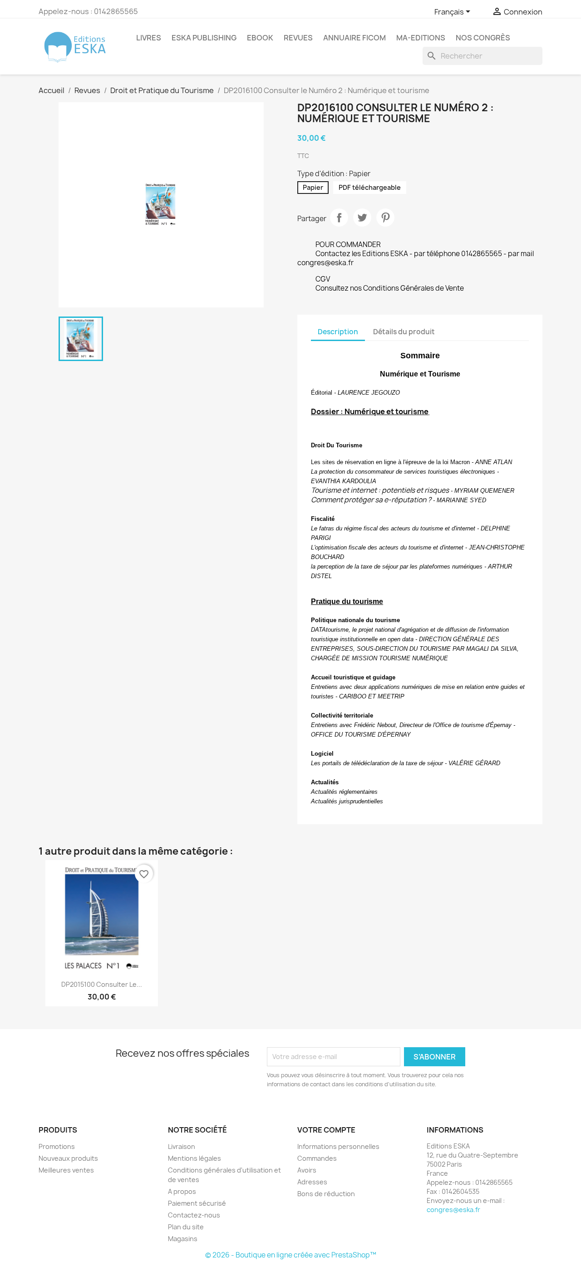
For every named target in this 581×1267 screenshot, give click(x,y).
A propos (182, 1191)
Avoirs (306, 1170)
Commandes (317, 1158)
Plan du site (186, 1226)
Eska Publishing (204, 38)
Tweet (362, 217)
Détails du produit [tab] (404, 332)
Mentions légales (194, 1158)
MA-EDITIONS (420, 38)
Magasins (182, 1238)
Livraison (181, 1146)
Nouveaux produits (68, 1158)
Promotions (57, 1146)
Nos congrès (483, 38)
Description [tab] (338, 332)
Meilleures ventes (66, 1170)
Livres (148, 38)
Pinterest (385, 217)
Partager (339, 217)
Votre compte (326, 1130)
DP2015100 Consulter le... (101, 984)
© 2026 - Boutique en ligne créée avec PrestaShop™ (290, 1255)
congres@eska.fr (453, 1209)
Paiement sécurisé (197, 1203)
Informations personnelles (338, 1146)
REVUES (298, 38)
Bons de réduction (326, 1193)
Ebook (260, 38)
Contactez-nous (194, 1215)
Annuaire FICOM (354, 38)
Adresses (312, 1182)
